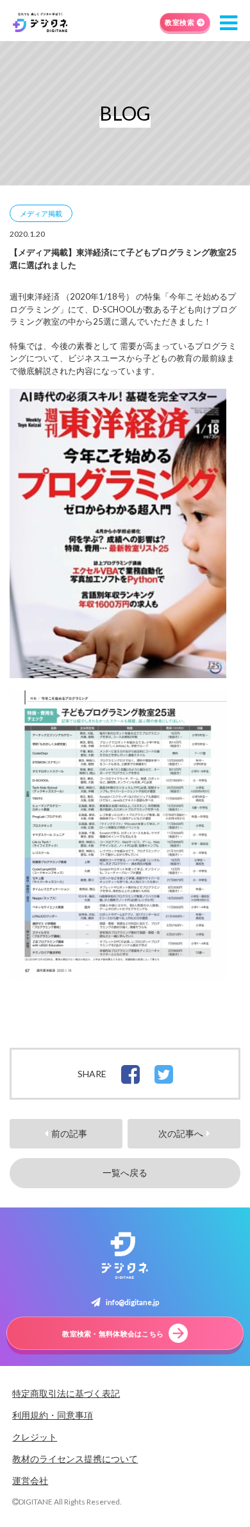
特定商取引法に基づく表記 (66, 1393)
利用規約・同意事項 (52, 1415)
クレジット (34, 1436)
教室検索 (179, 22)
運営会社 (30, 1480)
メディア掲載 (41, 213)
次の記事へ (180, 1134)
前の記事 (69, 1134)
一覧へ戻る (125, 1173)
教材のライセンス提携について (75, 1458)
